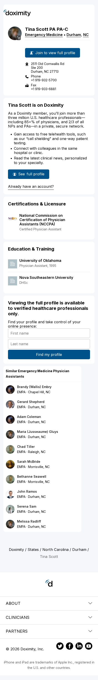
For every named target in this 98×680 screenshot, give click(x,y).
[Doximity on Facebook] (69, 646)
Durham (74, 34)
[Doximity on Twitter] (60, 646)
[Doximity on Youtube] (88, 646)
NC (86, 34)
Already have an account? (31, 186)
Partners (17, 631)
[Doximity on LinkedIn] (79, 646)
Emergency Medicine (44, 34)
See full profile (31, 175)
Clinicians (17, 617)
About (13, 603)
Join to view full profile (55, 53)
